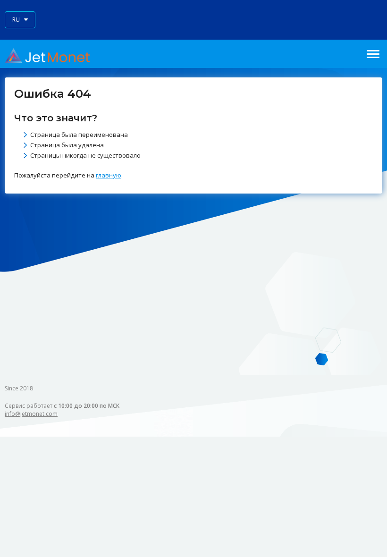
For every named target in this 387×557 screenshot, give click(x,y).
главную (108, 175)
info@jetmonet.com (31, 414)
